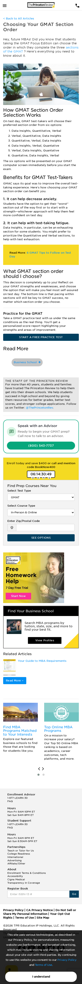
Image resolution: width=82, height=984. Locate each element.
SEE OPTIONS (41, 537)
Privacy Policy (66, 959)
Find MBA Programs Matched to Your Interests (20, 730)
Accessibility (15, 876)
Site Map (43, 917)
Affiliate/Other (16, 863)
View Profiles (44, 640)
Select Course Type (21, 505)
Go (74, 894)
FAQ (10, 801)
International (15, 857)
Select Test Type (19, 490)
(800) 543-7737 (41, 445)
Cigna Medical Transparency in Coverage (23, 881)
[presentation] (39, 769)
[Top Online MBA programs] (61, 712)
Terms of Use (43, 964)
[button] (38, 775)
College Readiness (18, 853)
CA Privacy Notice (39, 910)
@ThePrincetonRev (39, 407)
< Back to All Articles (18, 18)
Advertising (14, 860)
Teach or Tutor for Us (20, 850)
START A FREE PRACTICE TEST (41, 337)
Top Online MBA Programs (58, 729)
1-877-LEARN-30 (17, 797)
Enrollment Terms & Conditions (26, 873)
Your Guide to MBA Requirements (42, 660)
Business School (26, 362)
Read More (14, 680)
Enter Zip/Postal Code (23, 521)
